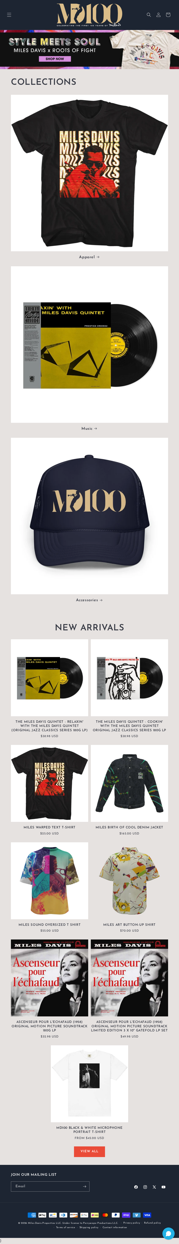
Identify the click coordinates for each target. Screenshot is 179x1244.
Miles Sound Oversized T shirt (50, 925)
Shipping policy (89, 1227)
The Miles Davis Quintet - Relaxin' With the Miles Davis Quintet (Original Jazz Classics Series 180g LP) (49, 726)
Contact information (115, 1227)
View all (89, 1151)
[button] (9, 15)
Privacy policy (131, 1223)
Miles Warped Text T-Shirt (50, 827)
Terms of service (65, 1227)
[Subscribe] (84, 1186)
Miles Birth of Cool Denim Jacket (129, 827)
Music (87, 429)
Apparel (87, 257)
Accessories (87, 600)
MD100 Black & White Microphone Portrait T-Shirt (89, 1130)
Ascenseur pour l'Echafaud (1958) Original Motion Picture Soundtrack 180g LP (49, 1026)
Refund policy (152, 1223)
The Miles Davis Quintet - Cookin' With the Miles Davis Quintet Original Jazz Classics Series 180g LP (129, 726)
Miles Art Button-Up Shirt (129, 925)
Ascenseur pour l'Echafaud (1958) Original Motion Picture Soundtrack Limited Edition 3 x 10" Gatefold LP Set (129, 1026)
